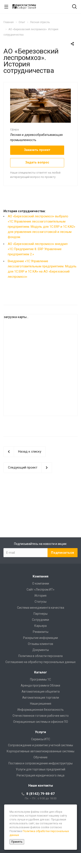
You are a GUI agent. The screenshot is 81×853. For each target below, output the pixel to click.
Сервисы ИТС (40, 739)
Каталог (40, 672)
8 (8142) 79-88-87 (40, 794)
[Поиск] (74, 7)
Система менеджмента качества (40, 607)
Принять (16, 841)
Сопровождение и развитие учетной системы (40, 745)
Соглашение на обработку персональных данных (40, 662)
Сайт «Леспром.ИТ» (40, 589)
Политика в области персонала (40, 656)
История (40, 595)
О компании (40, 583)
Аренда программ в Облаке (40, 685)
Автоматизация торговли (40, 697)
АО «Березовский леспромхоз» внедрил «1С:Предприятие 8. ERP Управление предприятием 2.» (38, 249)
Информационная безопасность (40, 709)
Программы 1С (40, 679)
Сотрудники (40, 619)
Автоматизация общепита (41, 691)
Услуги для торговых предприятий (40, 769)
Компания (40, 576)
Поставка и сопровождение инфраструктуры (40, 763)
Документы (40, 650)
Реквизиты (40, 631)
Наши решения (40, 703)
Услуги (40, 732)
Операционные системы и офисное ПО (40, 721)
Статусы (40, 601)
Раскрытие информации (40, 638)
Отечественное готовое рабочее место (41, 715)
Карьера (40, 625)
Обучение (40, 757)
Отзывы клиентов (40, 644)
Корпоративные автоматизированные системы (40, 751)
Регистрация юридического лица (40, 775)
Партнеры (40, 613)
